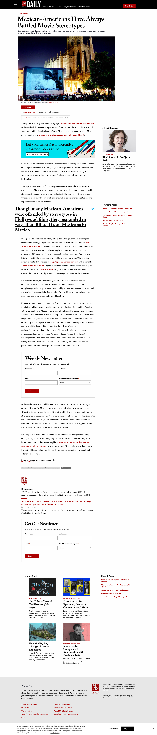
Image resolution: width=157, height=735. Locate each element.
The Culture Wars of (118, 216)
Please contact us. (28, 461)
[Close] (153, 728)
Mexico (47, 468)
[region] (78, 729)
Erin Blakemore (29, 112)
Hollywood (25, 468)
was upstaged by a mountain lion (63, 261)
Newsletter (129, 6)
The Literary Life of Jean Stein (116, 159)
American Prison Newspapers (66, 714)
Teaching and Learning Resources (34, 714)
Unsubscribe (26, 711)
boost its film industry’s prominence (77, 123)
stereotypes (55, 468)
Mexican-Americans (37, 468)
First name (29, 369)
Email (27, 378)
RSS (23, 717)
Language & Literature (71, 598)
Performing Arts (35, 598)
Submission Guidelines (63, 707)
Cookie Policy (55, 733)
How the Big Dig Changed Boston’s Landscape (115, 225)
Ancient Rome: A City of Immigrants (116, 212)
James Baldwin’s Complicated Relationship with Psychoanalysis (73, 651)
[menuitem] (129, 6)
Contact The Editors (62, 704)
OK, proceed (127, 729)
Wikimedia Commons (52, 102)
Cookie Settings (113, 729)
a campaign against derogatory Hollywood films (60, 134)
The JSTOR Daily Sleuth (63, 711)
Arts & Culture (23, 13)
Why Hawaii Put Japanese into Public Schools (115, 580)
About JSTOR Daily (29, 704)
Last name (63, 369)
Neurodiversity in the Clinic (113, 220)
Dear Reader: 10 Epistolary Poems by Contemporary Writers (76, 604)
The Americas (66, 468)
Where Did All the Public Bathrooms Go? (117, 208)
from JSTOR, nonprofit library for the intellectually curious (66, 6)
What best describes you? (69, 378)
